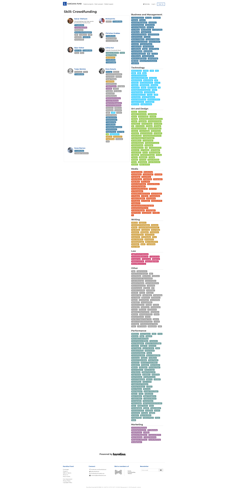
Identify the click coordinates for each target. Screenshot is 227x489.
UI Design (149, 126)
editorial (134, 222)
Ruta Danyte (111, 69)
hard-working (136, 276)
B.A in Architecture (146, 133)
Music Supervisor (137, 391)
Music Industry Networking (140, 338)
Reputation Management (139, 435)
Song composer (145, 334)
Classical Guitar (148, 401)
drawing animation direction (152, 135)
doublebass (146, 374)
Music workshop (146, 415)
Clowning (144, 413)
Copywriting (145, 230)
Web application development (141, 90)
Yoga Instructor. (142, 271)
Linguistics (142, 222)
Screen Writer (146, 177)
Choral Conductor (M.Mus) (140, 341)
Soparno (134, 394)
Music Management (137, 343)
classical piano (136, 382)
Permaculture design (154, 121)
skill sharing (135, 32)
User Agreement (67, 479)
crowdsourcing (136, 46)
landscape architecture (139, 128)
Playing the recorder (148, 372)
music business (146, 29)
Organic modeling (153, 159)
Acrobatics (135, 415)
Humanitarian (152, 309)
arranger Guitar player (151, 391)
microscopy (135, 104)
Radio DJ (149, 379)
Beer (151, 273)
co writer (145, 196)
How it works (66, 476)
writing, (134, 227)
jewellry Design (136, 135)
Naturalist (142, 309)
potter (145, 152)
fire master (152, 358)
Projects (65, 471)
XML (139, 73)
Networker (156, 17)
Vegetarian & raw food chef (140, 312)
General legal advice (152, 261)
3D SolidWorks (136, 140)
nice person (146, 276)
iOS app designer (137, 92)
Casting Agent (150, 210)
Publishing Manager (137, 242)
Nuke (144, 73)
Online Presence (136, 432)
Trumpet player (136, 417)
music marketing (137, 437)
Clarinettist (153, 341)
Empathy (134, 300)
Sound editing (151, 198)
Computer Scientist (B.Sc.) (139, 78)
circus (160, 334)
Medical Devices (136, 80)
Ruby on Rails (152, 87)
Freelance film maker (138, 198)
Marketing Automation (139, 430)
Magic (142, 336)
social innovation (153, 34)
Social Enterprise (137, 37)
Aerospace (154, 85)
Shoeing (158, 155)
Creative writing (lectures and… (149, 227)
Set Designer (145, 201)
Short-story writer (151, 242)
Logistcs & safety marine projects (142, 321)
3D (146, 147)
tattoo (134, 162)
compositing (147, 179)
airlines (156, 314)
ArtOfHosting (136, 56)
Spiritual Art (145, 297)
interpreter (135, 232)
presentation (154, 232)
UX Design (157, 126)
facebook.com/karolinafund (98, 469)
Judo (159, 326)
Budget (145, 49)
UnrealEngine (150, 102)
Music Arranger (149, 370)
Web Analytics (144, 85)
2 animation (142, 112)
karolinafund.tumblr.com (97, 473)
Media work (135, 181)
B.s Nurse (147, 288)
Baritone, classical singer (153, 343)
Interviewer (135, 244)
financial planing (137, 51)
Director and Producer (138, 184)
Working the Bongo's (138, 386)
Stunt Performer (137, 377)
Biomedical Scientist (146, 82)
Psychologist (150, 290)
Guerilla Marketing (154, 439)
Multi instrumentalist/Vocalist (152, 403)
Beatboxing (155, 374)
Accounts (147, 37)
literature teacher (137, 234)
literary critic (149, 234)
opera (134, 406)
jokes (154, 334)
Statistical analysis (137, 25)
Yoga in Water (147, 295)
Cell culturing (142, 326)
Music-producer (136, 396)
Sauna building (155, 300)
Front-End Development (139, 75)
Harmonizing (135, 413)
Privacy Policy (66, 481)
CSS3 (151, 70)
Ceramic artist (136, 152)
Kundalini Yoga (136, 295)
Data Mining (135, 29)
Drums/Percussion (149, 377)
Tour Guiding (136, 297)
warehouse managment (139, 58)
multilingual (144, 232)
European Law (136, 259)
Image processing (146, 104)
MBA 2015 (135, 61)
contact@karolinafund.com (98, 475)
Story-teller (135, 246)
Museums (134, 314)
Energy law (156, 259)
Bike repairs (135, 302)
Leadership (135, 63)
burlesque (135, 336)
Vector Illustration (137, 147)
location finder (148, 174)
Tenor (141, 394)
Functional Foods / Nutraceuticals (142, 278)
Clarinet (149, 386)
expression (152, 346)
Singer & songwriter (150, 396)
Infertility (135, 293)
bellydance (135, 334)
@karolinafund (95, 471)
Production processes (152, 143)
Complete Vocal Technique (140, 384)
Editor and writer (137, 239)
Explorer (155, 319)
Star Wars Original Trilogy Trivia (141, 319)
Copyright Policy (67, 482)
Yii (159, 87)
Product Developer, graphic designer (143, 138)
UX (133, 126)
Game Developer (149, 92)
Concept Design (148, 140)
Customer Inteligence (152, 39)
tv (132, 215)
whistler (134, 367)
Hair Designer (155, 150)
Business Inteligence (138, 39)
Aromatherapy (155, 307)
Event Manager (153, 49)
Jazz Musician (136, 372)
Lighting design (152, 58)
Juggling (152, 413)
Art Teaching (145, 150)
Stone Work (157, 123)
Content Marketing (150, 437)
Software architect (153, 99)
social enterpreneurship (139, 34)
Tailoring (134, 119)
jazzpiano (157, 379)
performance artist (137, 410)
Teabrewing (150, 285)
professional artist (155, 147)
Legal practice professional (140, 254)
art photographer (137, 191)
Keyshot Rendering (137, 143)
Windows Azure (136, 70)
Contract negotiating (138, 27)
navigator (150, 293)
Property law (146, 259)
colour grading (144, 131)
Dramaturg (149, 410)
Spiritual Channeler (137, 317)
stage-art (144, 346)
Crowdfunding (136, 49)
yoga (133, 271)
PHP (156, 80)
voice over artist (148, 348)
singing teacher (142, 406)
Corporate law (154, 256)
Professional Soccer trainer (149, 324)
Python (154, 90)
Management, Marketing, (139, 439)
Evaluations (152, 22)
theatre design (136, 403)
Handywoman (156, 297)
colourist (135, 131)
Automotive (135, 87)
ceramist (153, 116)
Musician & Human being (139, 360)
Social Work (135, 307)
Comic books (152, 114)
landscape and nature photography (142, 205)
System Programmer (148, 97)
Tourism (156, 321)
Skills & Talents (67, 473)
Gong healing (158, 295)
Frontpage (66, 469)
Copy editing (151, 244)
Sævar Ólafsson (80, 19)
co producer (135, 196)
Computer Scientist (137, 102)
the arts (134, 157)
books (143, 244)
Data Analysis (136, 97)
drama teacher (153, 360)
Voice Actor (135, 362)
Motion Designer (155, 152)
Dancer (149, 353)
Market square (108, 4)
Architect (135, 164)
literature (155, 225)
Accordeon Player (154, 367)
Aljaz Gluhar (79, 48)
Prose (154, 237)
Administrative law (137, 261)
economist (135, 44)
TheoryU (154, 53)
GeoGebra (135, 82)
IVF (153, 288)
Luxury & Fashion (151, 281)
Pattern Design (143, 116)
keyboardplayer (155, 408)
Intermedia (158, 174)
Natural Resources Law (138, 264)
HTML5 (146, 70)
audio (133, 420)
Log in (153, 4)
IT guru (149, 94)
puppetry (144, 358)
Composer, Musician (150, 398)
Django (143, 87)
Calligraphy (135, 155)
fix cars (157, 82)
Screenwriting (146, 213)
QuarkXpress (136, 123)
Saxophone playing (137, 350)
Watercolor (135, 150)
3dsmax (134, 112)
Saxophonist (135, 365)
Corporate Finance (146, 44)
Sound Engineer (136, 174)
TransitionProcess (148, 56)
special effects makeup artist (140, 193)
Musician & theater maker (149, 362)
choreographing (136, 408)
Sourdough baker (147, 302)
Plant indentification (152, 283)
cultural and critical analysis (140, 225)
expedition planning (138, 283)
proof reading (146, 237)
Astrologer (135, 324)
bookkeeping (148, 51)
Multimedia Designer (154, 128)
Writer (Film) (145, 181)
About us (65, 474)
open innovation (148, 46)
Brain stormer (150, 25)
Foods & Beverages (137, 281)
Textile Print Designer (147, 155)
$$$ (149, 53)
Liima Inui (110, 48)
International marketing (139, 427)
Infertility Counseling (138, 290)
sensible (148, 305)
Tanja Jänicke (80, 69)
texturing (143, 159)
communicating (154, 196)
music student (155, 365)
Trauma (142, 293)
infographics (143, 157)
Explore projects (88, 4)
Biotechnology (148, 80)
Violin (157, 348)
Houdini (146, 408)
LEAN (155, 94)
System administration (139, 99)
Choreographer (136, 401)
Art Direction (140, 126)
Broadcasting (148, 172)
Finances (142, 20)
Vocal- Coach (147, 382)
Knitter (134, 116)
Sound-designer (156, 193)
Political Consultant (138, 305)
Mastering (147, 389)
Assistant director (153, 184)
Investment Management (139, 22)
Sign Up (161, 4)
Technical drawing (137, 145)
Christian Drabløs (113, 33)
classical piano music (138, 355)
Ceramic (134, 121)
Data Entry (153, 78)
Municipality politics (146, 314)
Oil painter (135, 133)
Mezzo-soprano (136, 389)
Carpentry (135, 85)
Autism (148, 317)
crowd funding (157, 29)
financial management (138, 53)
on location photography (139, 189)
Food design (149, 145)
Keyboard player (148, 417)
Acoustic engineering (138, 379)
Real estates (145, 307)
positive (155, 305)
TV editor (156, 213)
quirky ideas (155, 312)
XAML (133, 73)
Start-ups (150, 27)
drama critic (135, 237)
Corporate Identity (154, 435)
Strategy (148, 17)
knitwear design (147, 123)
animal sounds (149, 350)
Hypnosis (149, 336)
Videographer (158, 179)
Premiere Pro (136, 203)
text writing (136, 230)
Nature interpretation (138, 285)
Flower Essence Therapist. (139, 273)
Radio (151, 406)
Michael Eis (110, 19)
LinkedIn (146, 432)
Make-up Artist (144, 164)
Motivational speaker (138, 353)
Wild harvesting (137, 288)
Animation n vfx (157, 201)
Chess (133, 326)
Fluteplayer (145, 365)
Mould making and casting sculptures (150, 119)
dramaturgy (135, 358)
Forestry (134, 309)
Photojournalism (137, 172)
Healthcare (155, 276)
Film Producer (136, 213)
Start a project (98, 4)
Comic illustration (154, 162)
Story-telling (155, 230)
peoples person (146, 32)
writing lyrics (149, 239)
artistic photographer (138, 186)
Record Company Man (153, 355)
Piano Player (143, 367)
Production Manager (138, 210)
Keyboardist (149, 394)
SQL (157, 70)
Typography (142, 121)
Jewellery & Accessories (139, 114)
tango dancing (136, 374)
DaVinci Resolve (136, 179)
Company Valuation (137, 17)
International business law (140, 256)
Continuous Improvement (139, 41)
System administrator (138, 94)
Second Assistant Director (140, 208)
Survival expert (143, 300)
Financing (134, 20)
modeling (134, 159)
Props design (136, 177)
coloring (151, 157)
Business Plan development (148, 61)
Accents (157, 410)
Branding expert (136, 442)
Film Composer (136, 348)
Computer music (137, 398)
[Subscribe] (161, 470)
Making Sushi (152, 326)
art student (157, 133)
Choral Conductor (137, 370)
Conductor (135, 346)
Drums (157, 417)
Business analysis (154, 41)
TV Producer (135, 201)
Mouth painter (155, 131)
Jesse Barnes (79, 148)
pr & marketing (152, 430)
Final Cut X (153, 189)
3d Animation (142, 162)
